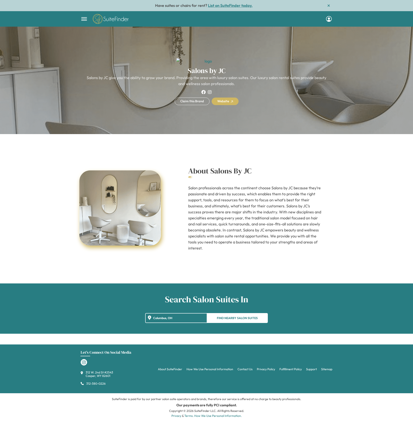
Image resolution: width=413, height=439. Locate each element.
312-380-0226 (96, 383)
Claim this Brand (192, 101)
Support (311, 369)
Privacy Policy (266, 369)
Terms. (189, 416)
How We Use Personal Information (209, 369)
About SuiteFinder (170, 369)
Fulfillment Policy (290, 369)
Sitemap (326, 369)
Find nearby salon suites (237, 318)
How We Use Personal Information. (218, 416)
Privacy (176, 416)
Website (223, 101)
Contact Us (245, 369)
